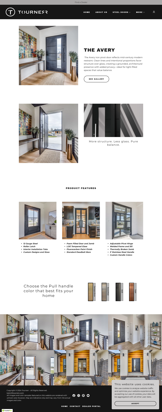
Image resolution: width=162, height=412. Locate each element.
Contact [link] (75, 406)
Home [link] (86, 12)
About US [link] (101, 12)
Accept (135, 403)
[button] (121, 12)
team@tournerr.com (15, 393)
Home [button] (64, 406)
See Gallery (96, 79)
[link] (27, 12)
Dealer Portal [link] (91, 406)
